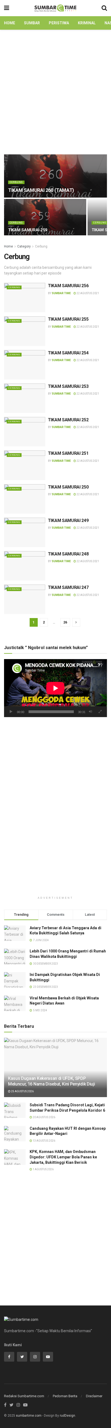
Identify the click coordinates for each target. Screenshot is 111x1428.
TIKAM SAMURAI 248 (68, 554)
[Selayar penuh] (100, 711)
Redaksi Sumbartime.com (24, 1396)
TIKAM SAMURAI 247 (68, 587)
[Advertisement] (55, 90)
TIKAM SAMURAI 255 (68, 319)
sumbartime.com (28, 1415)
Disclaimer (94, 1396)
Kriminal (87, 23)
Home (9, 23)
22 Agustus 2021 (87, 293)
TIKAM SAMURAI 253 (68, 386)
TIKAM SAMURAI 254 (68, 352)
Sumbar (32, 23)
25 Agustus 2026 (22, 1091)
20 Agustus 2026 (43, 1117)
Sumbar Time (61, 293)
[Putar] (11, 711)
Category (24, 246)
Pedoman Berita (65, 1396)
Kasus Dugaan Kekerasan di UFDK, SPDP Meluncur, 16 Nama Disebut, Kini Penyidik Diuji (51, 1081)
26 (65, 622)
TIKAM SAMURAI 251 (68, 453)
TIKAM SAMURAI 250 (68, 487)
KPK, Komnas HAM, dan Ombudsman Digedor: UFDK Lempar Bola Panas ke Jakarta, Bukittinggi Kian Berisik (63, 1156)
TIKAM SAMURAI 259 (27, 230)
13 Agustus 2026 (43, 1140)
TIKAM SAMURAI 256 (68, 285)
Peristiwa (59, 23)
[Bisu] (90, 711)
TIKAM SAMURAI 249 (68, 520)
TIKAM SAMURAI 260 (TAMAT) (41, 190)
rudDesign (67, 1415)
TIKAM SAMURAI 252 (68, 419)
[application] (55, 688)
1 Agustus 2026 (43, 1169)
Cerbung (16, 182)
